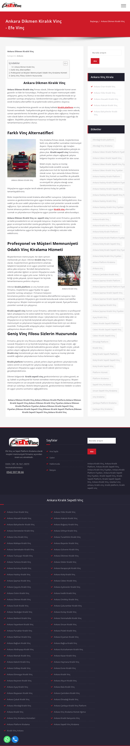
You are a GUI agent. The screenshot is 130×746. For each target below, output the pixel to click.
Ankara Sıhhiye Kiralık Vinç (65, 530)
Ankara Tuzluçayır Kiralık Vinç (20, 555)
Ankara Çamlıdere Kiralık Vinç (105, 274)
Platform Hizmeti (100, 372)
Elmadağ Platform (100, 341)
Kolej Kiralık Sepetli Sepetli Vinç (106, 360)
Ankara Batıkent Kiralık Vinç (19, 618)
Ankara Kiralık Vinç (101, 219)
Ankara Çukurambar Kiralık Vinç (68, 605)
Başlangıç (94, 21)
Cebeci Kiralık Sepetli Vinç (104, 335)
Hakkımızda (55, 464)
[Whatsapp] (7, 739)
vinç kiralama (98, 396)
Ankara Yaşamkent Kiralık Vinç (20, 624)
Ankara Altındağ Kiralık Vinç (19, 705)
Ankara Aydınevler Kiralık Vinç (67, 587)
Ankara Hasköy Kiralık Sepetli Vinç (107, 188)
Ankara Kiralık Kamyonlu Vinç (67, 718)
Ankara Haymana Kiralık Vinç (66, 662)
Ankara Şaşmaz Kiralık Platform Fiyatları (110, 286)
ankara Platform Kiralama (104, 262)
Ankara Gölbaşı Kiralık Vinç (18, 668)
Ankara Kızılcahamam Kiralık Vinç (68, 649)
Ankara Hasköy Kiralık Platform (106, 176)
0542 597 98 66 (15, 472)
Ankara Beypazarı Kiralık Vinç (19, 693)
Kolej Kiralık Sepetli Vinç (103, 366)
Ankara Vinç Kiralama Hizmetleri (21, 718)
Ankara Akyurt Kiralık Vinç (65, 680)
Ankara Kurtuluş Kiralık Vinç (19, 568)
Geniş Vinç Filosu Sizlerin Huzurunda (26, 76)
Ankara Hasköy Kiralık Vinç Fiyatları (108, 207)
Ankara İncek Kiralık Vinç (17, 605)
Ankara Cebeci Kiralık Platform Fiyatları (110, 152)
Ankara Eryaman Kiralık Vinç (66, 637)
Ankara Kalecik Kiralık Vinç (18, 662)
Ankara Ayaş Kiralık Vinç (17, 687)
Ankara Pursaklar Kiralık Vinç (19, 630)
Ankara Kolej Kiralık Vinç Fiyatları (107, 256)
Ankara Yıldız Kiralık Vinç (104, 93)
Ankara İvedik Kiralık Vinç (65, 593)
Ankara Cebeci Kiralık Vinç (65, 580)
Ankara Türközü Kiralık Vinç (19, 562)
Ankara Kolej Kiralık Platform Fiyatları (109, 237)
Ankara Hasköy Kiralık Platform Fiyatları (110, 182)
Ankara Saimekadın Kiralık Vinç (20, 549)
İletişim (53, 470)
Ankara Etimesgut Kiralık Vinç (19, 674)
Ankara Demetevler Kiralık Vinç (20, 530)
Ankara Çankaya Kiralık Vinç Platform (70, 705)
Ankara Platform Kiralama (18, 724)
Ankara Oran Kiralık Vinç (104, 86)
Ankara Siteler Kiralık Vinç (65, 562)
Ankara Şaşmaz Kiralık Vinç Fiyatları (108, 311)
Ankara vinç (98, 268)
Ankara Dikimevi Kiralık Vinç (66, 555)
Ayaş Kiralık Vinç (100, 317)
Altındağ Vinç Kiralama (102, 146)
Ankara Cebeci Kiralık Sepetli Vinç (107, 158)
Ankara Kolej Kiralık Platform (105, 231)
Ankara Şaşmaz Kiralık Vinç (104, 305)
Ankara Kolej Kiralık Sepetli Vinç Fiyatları (110, 250)
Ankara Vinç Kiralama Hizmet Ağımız (70, 712)
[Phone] (15, 739)
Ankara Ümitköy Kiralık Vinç (66, 599)
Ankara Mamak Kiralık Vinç (18, 655)
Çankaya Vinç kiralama (102, 409)
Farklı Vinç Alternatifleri (20, 70)
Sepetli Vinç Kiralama (102, 384)
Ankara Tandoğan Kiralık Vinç (19, 612)
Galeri (52, 457)
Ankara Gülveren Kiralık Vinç (66, 549)
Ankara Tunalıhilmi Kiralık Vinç (67, 537)
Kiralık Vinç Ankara (15, 730)
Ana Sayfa (54, 451)
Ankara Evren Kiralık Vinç (65, 668)
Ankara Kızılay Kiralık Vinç (65, 612)
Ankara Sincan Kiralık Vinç (65, 624)
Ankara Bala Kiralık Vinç (64, 687)
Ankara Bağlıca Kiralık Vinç (65, 643)
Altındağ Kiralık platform (103, 139)
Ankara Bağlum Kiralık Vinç (19, 643)
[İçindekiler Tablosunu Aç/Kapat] (64, 63)
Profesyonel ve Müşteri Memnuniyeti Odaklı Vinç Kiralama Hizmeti (39, 73)
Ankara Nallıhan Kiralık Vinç (19, 637)
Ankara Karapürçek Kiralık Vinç (67, 568)
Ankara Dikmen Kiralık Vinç (113, 21)
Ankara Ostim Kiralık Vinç (18, 593)
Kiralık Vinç (97, 348)
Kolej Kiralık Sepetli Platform (105, 354)
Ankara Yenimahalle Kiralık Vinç (68, 618)
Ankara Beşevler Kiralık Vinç (66, 543)
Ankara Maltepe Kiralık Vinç (19, 543)
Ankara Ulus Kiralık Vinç (17, 537)
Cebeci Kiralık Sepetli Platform (106, 323)
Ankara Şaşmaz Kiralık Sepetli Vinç (108, 292)
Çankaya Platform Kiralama (104, 403)
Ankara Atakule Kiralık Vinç (105, 105)
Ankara (20, 56)
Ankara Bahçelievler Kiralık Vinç (21, 524)
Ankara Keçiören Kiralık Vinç (19, 680)
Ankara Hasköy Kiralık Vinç (104, 201)
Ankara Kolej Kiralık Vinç (64, 574)
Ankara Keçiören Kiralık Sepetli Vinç (108, 213)
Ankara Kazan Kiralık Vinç (65, 655)
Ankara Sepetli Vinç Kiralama (66, 724)
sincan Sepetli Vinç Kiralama (105, 390)
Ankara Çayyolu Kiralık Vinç (19, 587)
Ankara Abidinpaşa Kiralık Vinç (20, 649)
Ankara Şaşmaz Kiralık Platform (106, 280)
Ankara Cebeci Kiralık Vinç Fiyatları (108, 170)
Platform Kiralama (101, 378)
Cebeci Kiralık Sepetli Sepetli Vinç (107, 329)
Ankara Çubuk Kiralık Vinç (18, 699)
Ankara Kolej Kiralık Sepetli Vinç (106, 244)
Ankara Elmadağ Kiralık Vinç (66, 699)
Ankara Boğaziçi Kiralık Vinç (66, 524)
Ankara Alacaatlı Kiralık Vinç (106, 99)
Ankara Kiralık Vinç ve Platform (106, 225)
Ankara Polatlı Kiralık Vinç (65, 630)
